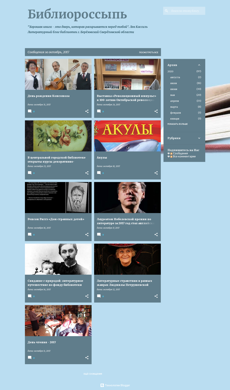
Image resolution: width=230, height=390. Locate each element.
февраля (175, 112)
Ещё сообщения (93, 374)
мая (172, 95)
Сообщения (180, 153)
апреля (174, 100)
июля (173, 83)
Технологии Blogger (117, 385)
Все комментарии (184, 156)
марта (174, 106)
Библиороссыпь (77, 14)
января (174, 118)
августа (175, 77)
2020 (170, 71)
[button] (87, 111)
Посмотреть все (148, 52)
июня (173, 89)
